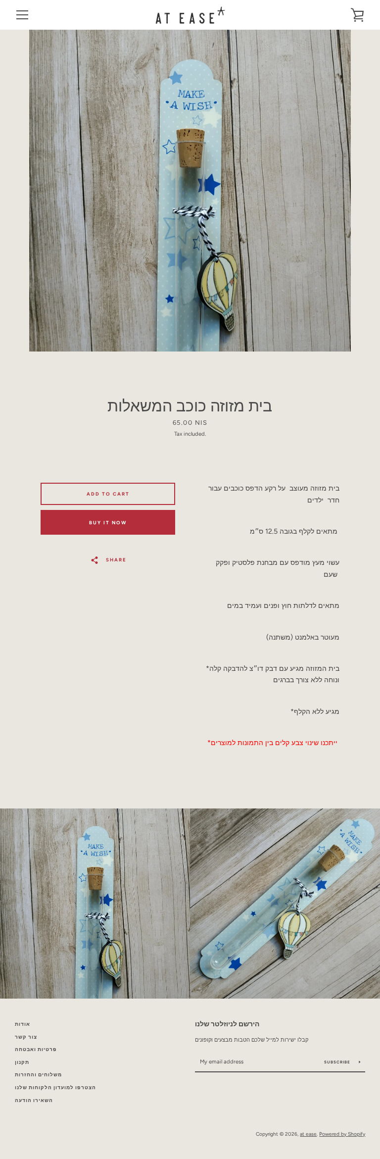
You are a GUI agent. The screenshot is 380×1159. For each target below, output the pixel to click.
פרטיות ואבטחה (36, 1049)
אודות (22, 1024)
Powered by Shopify (342, 1134)
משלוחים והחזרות (38, 1074)
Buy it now (108, 522)
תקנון (22, 1062)
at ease (308, 1134)
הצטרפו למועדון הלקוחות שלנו (55, 1087)
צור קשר (26, 1037)
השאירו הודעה (34, 1100)
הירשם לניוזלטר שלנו (227, 1023)
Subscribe (338, 1061)
